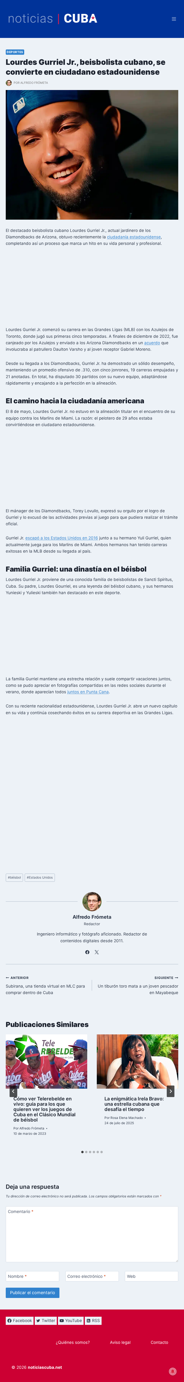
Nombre (17, 1276)
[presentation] (46, 1061)
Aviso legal (120, 1342)
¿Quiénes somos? (73, 1342)
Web (131, 1276)
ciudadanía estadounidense (134, 237)
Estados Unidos (40, 877)
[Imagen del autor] (9, 83)
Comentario (21, 1211)
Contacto (159, 1342)
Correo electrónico (86, 1276)
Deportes (15, 52)
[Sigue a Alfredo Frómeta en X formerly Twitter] (97, 952)
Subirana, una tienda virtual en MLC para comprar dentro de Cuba (45, 985)
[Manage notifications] (173, 1371)
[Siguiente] (170, 1091)
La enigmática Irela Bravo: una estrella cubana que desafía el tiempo (134, 1104)
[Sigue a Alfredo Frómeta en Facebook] (87, 952)
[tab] (82, 1152)
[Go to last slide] (13, 1091)
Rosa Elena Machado (126, 1118)
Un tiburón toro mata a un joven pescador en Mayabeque (138, 985)
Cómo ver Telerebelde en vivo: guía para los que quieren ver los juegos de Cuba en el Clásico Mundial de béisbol (44, 1109)
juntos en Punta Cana (88, 691)
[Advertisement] (92, 288)
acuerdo (152, 342)
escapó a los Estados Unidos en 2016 (61, 538)
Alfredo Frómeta (34, 82)
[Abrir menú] (173, 19)
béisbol (14, 877)
